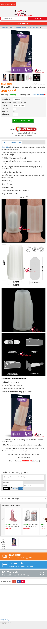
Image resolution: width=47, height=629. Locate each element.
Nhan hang (6, 99)
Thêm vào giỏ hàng (23, 121)
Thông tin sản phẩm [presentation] (13, 142)
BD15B (9, 84)
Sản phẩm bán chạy (10, 499)
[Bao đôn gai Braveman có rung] (30, 515)
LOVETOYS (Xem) (37, 94)
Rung (15, 102)
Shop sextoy (4, 620)
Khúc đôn (5, 147)
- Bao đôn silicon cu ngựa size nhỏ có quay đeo (12, 526)
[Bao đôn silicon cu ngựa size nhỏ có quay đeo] (13, 515)
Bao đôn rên (22, 102)
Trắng (14, 109)
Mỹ (14, 111)
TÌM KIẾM (37, 19)
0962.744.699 (23, 23)
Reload (15, 488)
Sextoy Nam (6, 102)
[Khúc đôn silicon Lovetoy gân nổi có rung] (23, 51)
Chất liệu (5, 105)
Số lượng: (5, 114)
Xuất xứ (5, 111)
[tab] (12, 142)
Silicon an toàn (19, 105)
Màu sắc (5, 109)
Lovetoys (17, 99)
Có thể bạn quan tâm (11, 505)
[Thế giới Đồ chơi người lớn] (23, 10)
